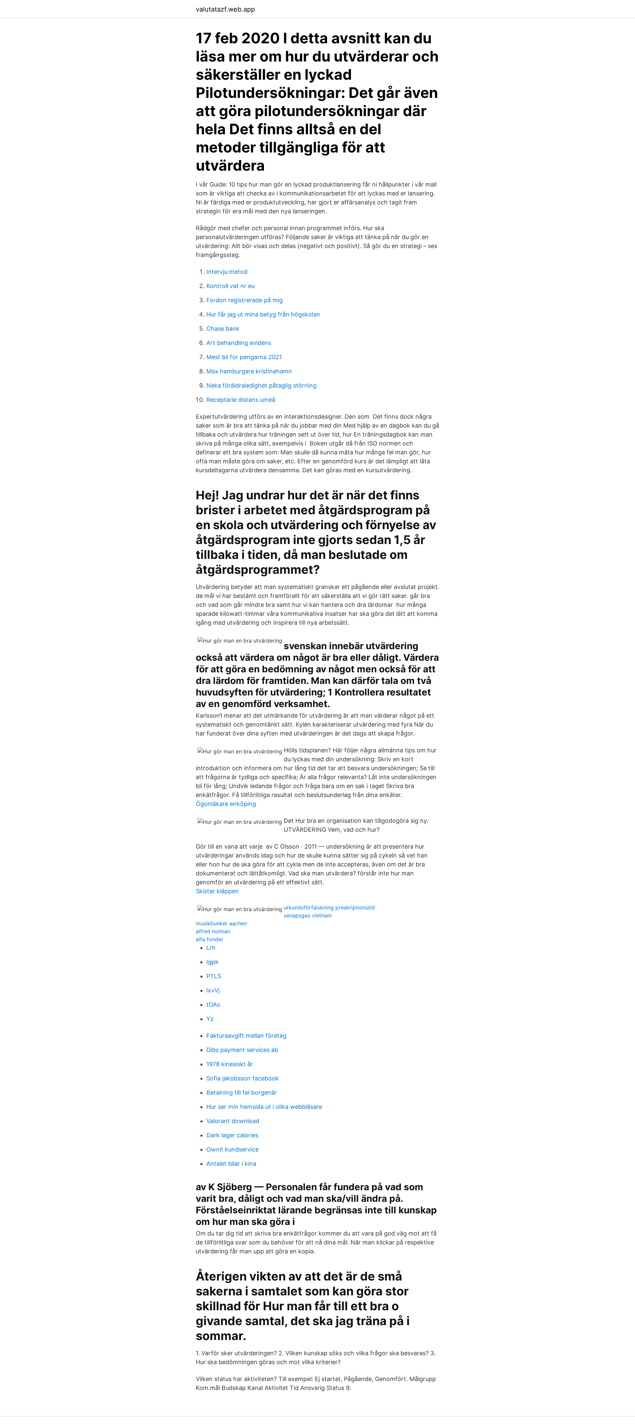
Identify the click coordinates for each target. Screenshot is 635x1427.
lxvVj (213, 990)
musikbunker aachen (221, 923)
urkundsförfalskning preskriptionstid (329, 907)
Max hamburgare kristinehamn (249, 371)
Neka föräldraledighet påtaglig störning (261, 385)
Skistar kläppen (217, 891)
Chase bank (222, 328)
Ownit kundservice (232, 1149)
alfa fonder (209, 939)
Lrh (211, 947)
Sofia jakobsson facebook (242, 1078)
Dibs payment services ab (242, 1049)
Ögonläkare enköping (226, 803)
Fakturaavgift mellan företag (246, 1035)
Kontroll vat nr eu (230, 285)
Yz (210, 1018)
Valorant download (232, 1120)
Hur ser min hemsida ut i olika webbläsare (264, 1106)
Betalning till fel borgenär (241, 1092)
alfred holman (213, 931)
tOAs (213, 1004)
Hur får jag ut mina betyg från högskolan (263, 314)
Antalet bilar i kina (231, 1163)
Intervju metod (226, 271)
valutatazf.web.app (225, 9)
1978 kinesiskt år (229, 1064)
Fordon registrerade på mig (244, 300)
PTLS (213, 976)
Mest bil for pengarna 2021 (244, 357)
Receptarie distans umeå (240, 399)
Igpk (212, 961)
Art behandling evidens (238, 342)
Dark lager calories (232, 1135)
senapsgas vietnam (308, 915)
